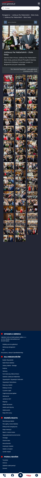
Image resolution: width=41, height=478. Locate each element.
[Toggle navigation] (39, 3)
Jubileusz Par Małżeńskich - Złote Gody (25, 15)
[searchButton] (35, 22)
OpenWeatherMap (18, 353)
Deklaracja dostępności (9, 347)
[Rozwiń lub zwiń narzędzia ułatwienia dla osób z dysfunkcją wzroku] (36, 475)
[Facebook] (12, 475)
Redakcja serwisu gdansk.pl (10, 344)
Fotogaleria (6, 15)
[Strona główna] (4, 475)
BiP (3, 350)
